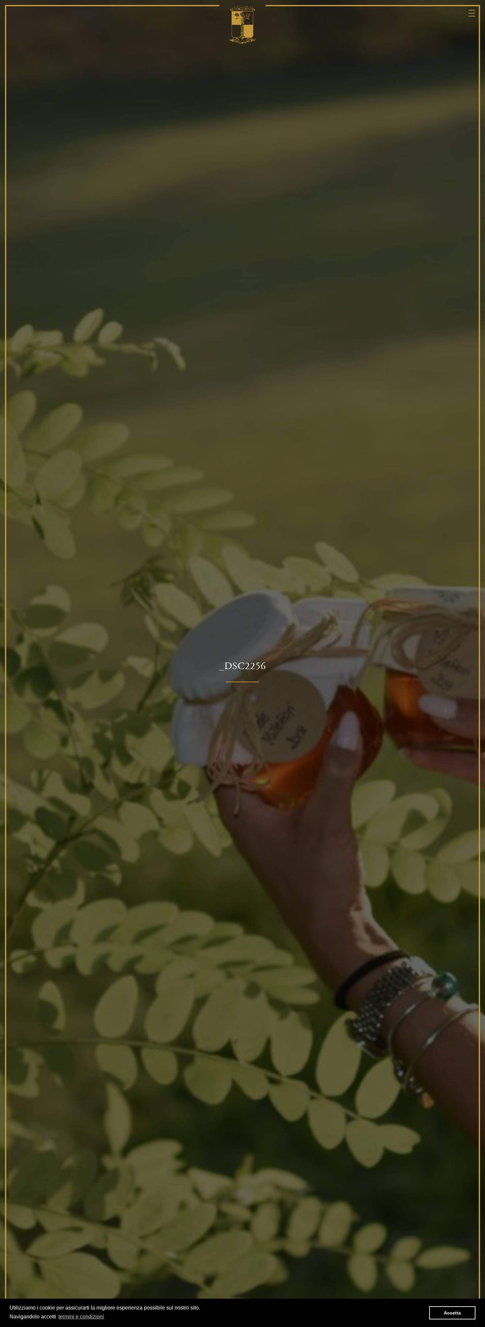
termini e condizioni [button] (81, 1316)
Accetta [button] (452, 1312)
